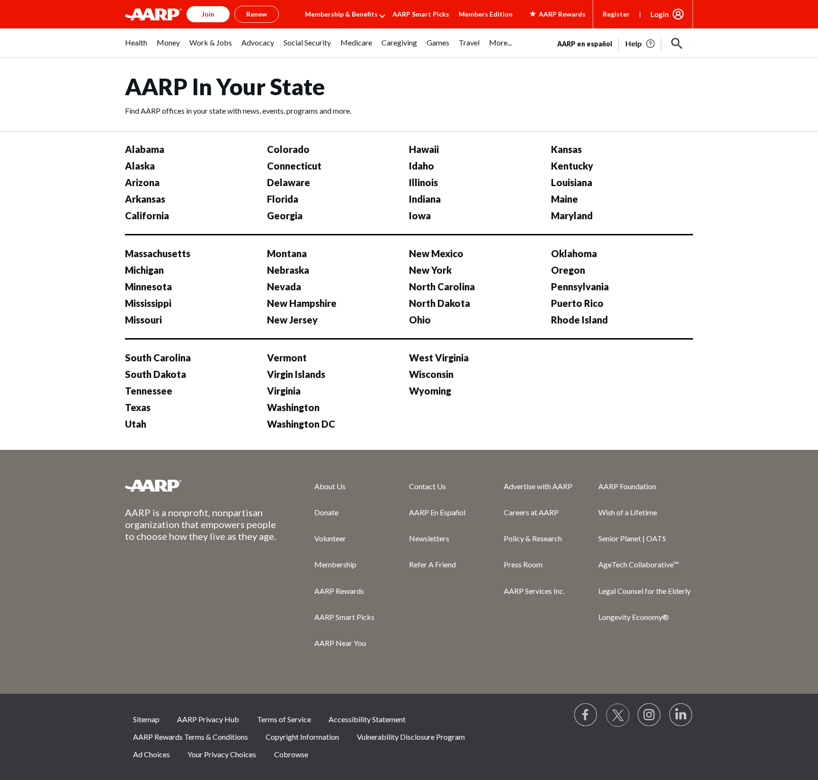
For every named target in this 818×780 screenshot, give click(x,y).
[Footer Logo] (200, 485)
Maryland (572, 215)
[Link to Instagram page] (649, 715)
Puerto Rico (577, 303)
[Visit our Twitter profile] (618, 715)
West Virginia (439, 357)
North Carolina (442, 286)
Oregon (568, 270)
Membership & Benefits (341, 14)
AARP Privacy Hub (208, 719)
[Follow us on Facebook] (586, 715)
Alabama (144, 149)
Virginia (284, 390)
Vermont (287, 357)
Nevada (284, 286)
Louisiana (571, 182)
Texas (138, 407)
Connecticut (294, 165)
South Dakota (155, 374)
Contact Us (427, 486)
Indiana (425, 199)
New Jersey (292, 319)
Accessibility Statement (367, 719)
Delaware (288, 182)
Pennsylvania (580, 286)
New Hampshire (302, 303)
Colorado (288, 149)
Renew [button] (256, 14)
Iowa (420, 215)
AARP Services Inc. (534, 590)
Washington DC (301, 424)
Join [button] (208, 14)
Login (659, 14)
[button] (677, 43)
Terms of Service (284, 719)
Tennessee (148, 390)
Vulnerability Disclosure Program (411, 736)
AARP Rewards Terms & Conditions (190, 736)
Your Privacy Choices (221, 754)
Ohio (420, 319)
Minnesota (148, 286)
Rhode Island (579, 319)
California (147, 215)
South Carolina (158, 357)
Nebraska (288, 270)
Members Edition (486, 14)
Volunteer (330, 538)
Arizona (142, 182)
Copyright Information (302, 736)
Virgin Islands (296, 374)
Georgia (284, 215)
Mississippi (148, 303)
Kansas (566, 149)
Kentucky (572, 165)
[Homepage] (153, 14)
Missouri (143, 319)
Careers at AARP (531, 512)
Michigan (144, 270)
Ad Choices (151, 754)
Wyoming (430, 390)
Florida (282, 199)
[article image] (640, 43)
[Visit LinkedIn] (681, 715)
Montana (287, 253)
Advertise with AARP (538, 486)
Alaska (140, 165)
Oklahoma (574, 253)
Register (616, 14)
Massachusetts (157, 253)
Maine (564, 199)
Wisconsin (431, 374)
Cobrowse (291, 754)
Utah (135, 424)
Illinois (423, 182)
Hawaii (424, 149)
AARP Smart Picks (420, 14)
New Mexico (436, 253)
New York (430, 270)
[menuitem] (136, 47)
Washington (293, 407)
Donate (326, 512)
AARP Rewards (339, 590)
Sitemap (146, 719)
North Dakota (439, 303)
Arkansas (145, 199)
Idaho (421, 165)
